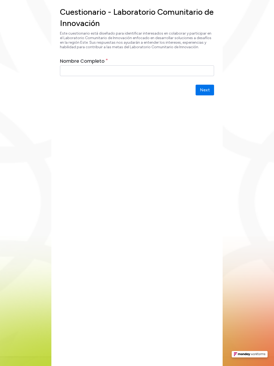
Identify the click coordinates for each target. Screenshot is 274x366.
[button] (250, 356)
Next (205, 89)
